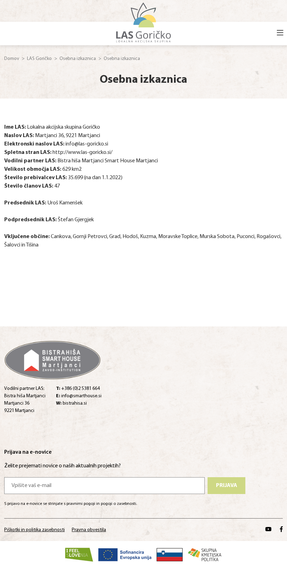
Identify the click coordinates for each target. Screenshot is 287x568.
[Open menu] (280, 33)
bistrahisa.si (71, 403)
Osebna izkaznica (77, 58)
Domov (11, 58)
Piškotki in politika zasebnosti (34, 530)
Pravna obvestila (89, 530)
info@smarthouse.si (79, 396)
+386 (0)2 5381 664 (78, 388)
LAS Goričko (39, 58)
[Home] (143, 22)
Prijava (226, 485)
